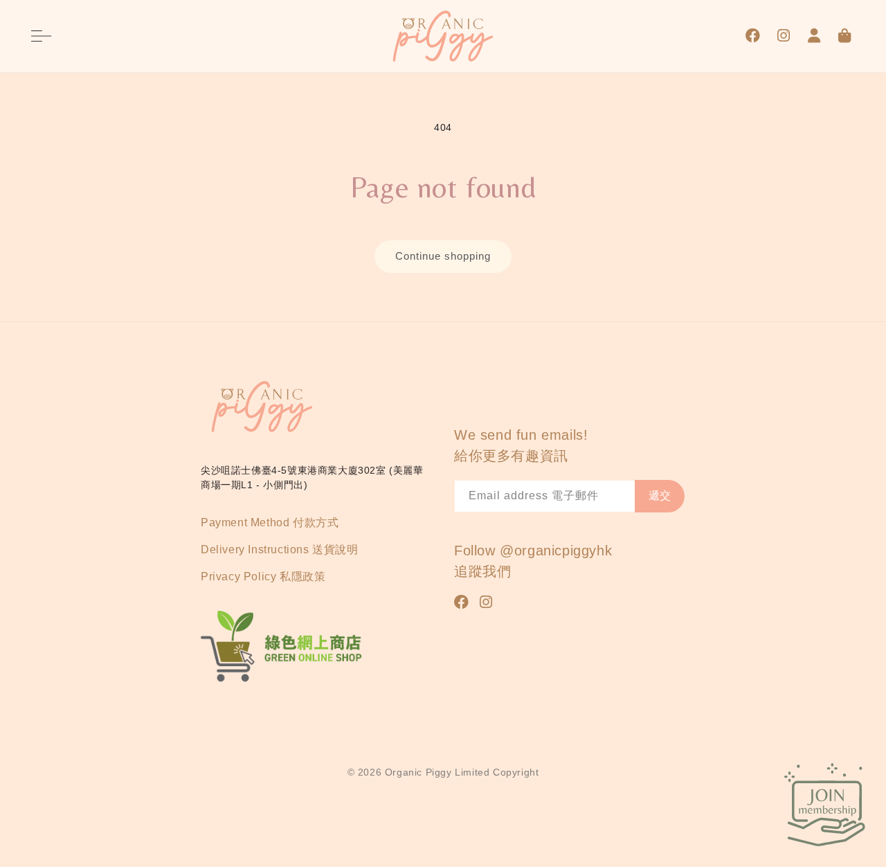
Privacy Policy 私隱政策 (263, 576)
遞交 (660, 495)
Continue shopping (443, 256)
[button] (41, 36)
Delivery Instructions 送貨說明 (280, 549)
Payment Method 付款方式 (269, 522)
